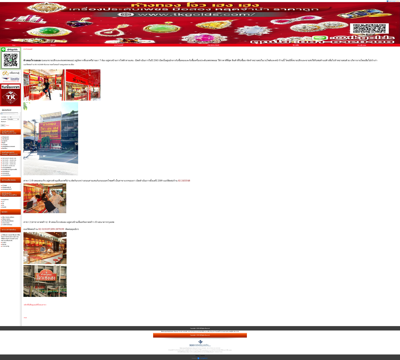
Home (13, 45)
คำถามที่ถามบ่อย (362, 45)
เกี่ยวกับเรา (53, 45)
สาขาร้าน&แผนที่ (118, 45)
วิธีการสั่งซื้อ (296, 45)
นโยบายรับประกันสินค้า (213, 45)
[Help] (7, 125)
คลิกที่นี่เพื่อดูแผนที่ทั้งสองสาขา (35, 305)
